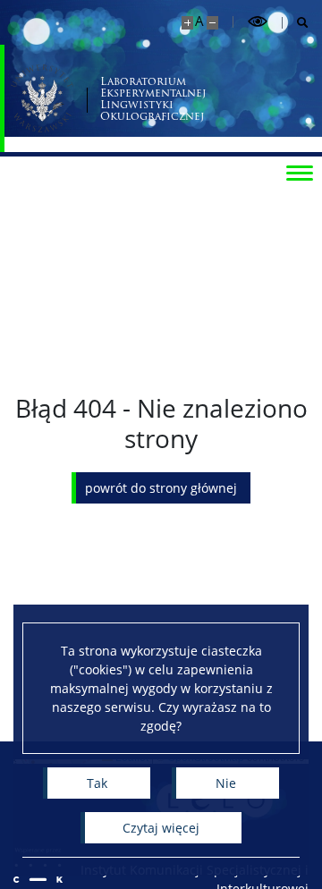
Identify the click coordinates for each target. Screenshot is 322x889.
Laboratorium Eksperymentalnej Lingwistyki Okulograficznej (153, 99)
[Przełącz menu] (299, 171)
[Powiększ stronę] (187, 23)
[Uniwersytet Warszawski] (42, 98)
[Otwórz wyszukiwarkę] (296, 23)
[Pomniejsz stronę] (212, 23)
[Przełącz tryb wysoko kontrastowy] (257, 22)
